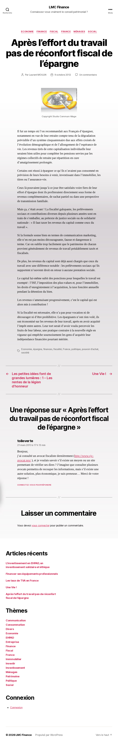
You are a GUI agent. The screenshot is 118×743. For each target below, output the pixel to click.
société (25, 352)
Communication (16, 620)
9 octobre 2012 (63, 74)
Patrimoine (12, 676)
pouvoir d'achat (90, 349)
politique (76, 349)
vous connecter (41, 525)
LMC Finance (59, 7)
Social (92, 31)
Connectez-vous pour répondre (34, 485)
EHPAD (10, 637)
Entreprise (12, 641)
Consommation (15, 624)
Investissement (15, 667)
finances (47, 349)
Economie (27, 31)
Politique (11, 680)
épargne (37, 349)
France (66, 31)
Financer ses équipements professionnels (32, 573)
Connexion (16, 707)
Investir (10, 663)
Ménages (79, 31)
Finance (42, 31)
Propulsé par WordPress (49, 734)
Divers (10, 629)
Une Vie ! (11, 587)
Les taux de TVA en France (22, 580)
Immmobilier (13, 659)
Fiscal (54, 31)
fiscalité (57, 349)
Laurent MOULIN (37, 74)
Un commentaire (88, 74)
